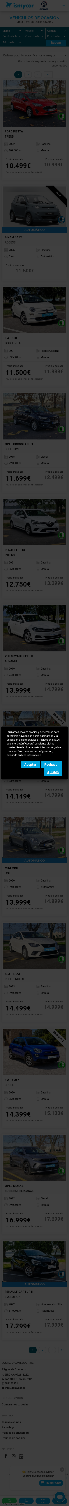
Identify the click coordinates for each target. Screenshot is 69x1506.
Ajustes (53, 772)
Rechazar (51, 764)
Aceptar (30, 764)
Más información (31, 755)
